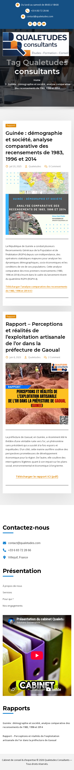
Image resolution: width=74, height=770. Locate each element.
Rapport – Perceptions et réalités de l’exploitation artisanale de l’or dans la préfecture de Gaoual (35, 337)
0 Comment (55, 166)
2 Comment (54, 357)
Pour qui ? (8, 599)
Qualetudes (35, 166)
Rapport (11, 125)
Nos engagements (13, 605)
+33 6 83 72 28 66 (19, 550)
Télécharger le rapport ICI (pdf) (37, 476)
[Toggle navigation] (66, 61)
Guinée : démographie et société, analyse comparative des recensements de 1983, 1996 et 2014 (35, 146)
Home (37, 80)
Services (7, 592)
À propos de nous (12, 586)
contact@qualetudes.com (24, 543)
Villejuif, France (18, 557)
